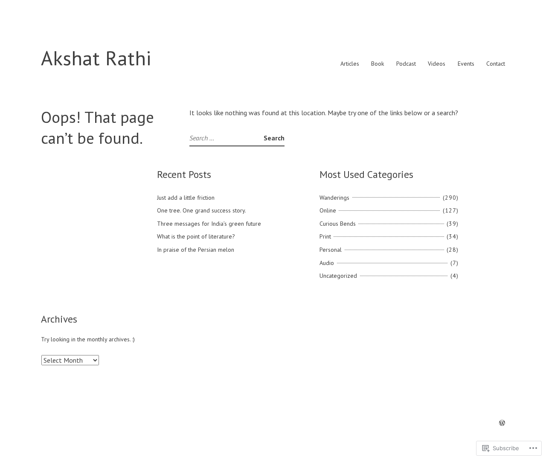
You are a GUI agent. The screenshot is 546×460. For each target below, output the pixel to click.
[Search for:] (226, 138)
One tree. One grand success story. (201, 210)
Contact (495, 63)
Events (466, 63)
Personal (330, 249)
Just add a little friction (186, 197)
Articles (349, 63)
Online (327, 210)
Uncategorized (338, 275)
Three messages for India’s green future (209, 223)
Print (325, 236)
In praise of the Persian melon (195, 249)
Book (377, 63)
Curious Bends (337, 223)
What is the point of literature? (196, 236)
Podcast (406, 63)
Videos (436, 63)
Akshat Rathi (96, 58)
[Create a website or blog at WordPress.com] (502, 423)
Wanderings (334, 197)
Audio (326, 263)
